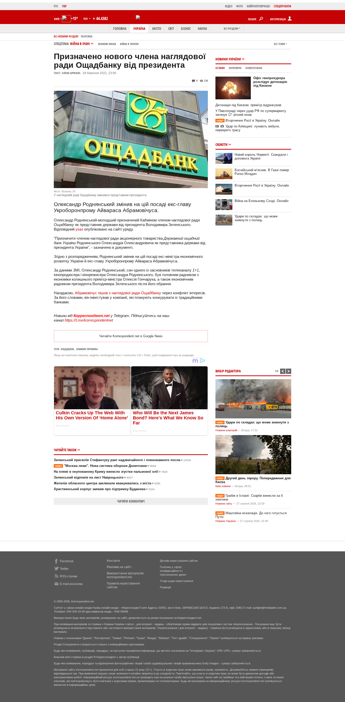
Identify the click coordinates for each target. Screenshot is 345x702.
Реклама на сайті (119, 567)
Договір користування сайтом (179, 560)
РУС (56, 6)
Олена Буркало (71, 73)
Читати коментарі (131, 501)
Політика (86, 36)
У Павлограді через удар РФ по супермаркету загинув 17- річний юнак (250, 113)
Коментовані (253, 68)
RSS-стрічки (68, 576)
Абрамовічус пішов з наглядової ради (118, 293)
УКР (64, 6)
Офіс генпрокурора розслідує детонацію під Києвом (270, 81)
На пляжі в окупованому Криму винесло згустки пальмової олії (110, 471)
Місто (156, 28)
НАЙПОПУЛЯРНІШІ (258, 6)
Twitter (64, 569)
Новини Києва (107, 44)
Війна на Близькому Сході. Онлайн (261, 201)
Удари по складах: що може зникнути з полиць (256, 218)
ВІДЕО (228, 6)
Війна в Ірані (104, 43)
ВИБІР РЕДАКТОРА (228, 371)
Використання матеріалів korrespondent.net (125, 575)
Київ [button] (57, 19)
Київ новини (223, 486)
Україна (139, 28)
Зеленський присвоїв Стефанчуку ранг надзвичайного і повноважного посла (122, 460)
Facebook (66, 561)
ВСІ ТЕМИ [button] (279, 44)
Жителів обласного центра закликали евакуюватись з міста (107, 483)
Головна (119, 28)
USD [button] (85, 18)
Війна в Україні (129, 44)
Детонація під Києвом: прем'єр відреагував (248, 105)
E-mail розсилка (71, 584)
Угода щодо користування (176, 580)
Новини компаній (226, 430)
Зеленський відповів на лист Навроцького (93, 477)
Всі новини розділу (66, 36)
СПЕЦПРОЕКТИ (282, 6)
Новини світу (223, 503)
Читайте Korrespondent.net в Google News (131, 336)
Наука (202, 28)
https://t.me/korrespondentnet (89, 320)
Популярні (235, 68)
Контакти (113, 560)
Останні (220, 68)
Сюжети (221, 144)
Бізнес (186, 28)
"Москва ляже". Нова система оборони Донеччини (105, 466)
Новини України (228, 59)
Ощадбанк (67, 349)
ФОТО (239, 6)
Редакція (165, 587)
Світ (171, 28)
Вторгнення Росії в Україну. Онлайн (248, 120)
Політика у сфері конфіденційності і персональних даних (173, 570)
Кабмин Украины (87, 349)
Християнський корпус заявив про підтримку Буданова (104, 489)
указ (79, 229)
